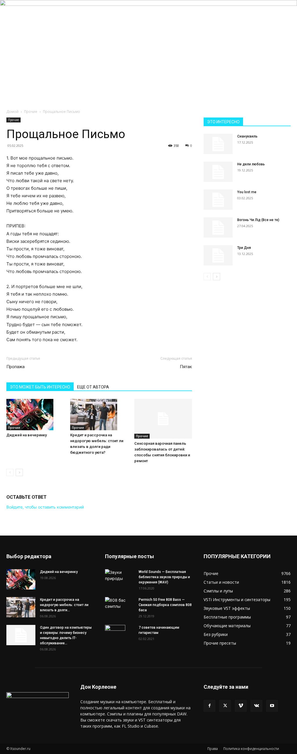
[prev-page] (10, 472)
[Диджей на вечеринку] (35, 414)
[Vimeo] (241, 706)
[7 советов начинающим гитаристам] (115, 635)
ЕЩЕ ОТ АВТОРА (93, 387)
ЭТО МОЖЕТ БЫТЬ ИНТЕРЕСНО (40, 387)
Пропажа (15, 366)
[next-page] (19, 472)
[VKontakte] (256, 706)
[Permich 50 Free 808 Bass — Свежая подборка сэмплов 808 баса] (119, 603)
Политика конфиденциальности (251, 748)
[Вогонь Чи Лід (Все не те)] (218, 227)
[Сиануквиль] (218, 144)
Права (212, 748)
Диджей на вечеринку (26, 435)
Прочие (30, 111)
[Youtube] (272, 706)
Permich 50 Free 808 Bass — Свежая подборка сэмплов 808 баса (165, 605)
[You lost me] (218, 199)
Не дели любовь (251, 164)
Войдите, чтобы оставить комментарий (45, 507)
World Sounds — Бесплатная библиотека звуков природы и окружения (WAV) (164, 577)
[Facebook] (209, 706)
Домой (12, 111)
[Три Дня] (218, 255)
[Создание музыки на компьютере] (148, 37)
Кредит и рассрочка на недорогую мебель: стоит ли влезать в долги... (64, 605)
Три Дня (244, 248)
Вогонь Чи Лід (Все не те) (258, 220)
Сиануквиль (247, 136)
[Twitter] (225, 706)
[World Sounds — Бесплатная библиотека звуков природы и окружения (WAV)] (119, 576)
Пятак (186, 366)
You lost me (246, 192)
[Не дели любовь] (218, 172)
